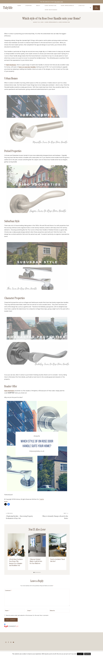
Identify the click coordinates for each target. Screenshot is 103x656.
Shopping (28, 5)
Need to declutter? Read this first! (57, 560)
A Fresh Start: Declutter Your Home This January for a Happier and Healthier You (16, 562)
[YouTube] (13, 642)
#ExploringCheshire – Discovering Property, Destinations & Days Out (19, 516)
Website (52, 610)
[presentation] (16, 545)
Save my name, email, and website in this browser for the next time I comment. (27, 615)
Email (29, 610)
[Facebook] (8, 642)
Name (7, 610)
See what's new (58, 1)
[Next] (64, 551)
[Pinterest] (11, 642)
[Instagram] (6, 642)
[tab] (35, 572)
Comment (8, 590)
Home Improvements (51, 22)
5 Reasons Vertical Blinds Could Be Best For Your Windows (36, 561)
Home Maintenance (51, 9)
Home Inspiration (64, 22)
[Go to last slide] (10, 551)
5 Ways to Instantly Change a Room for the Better (55, 516)
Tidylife (41, 499)
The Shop (96, 8)
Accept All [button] (80, 653)
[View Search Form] (90, 8)
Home (19, 5)
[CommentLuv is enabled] (37, 626)
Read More (87, 653)
